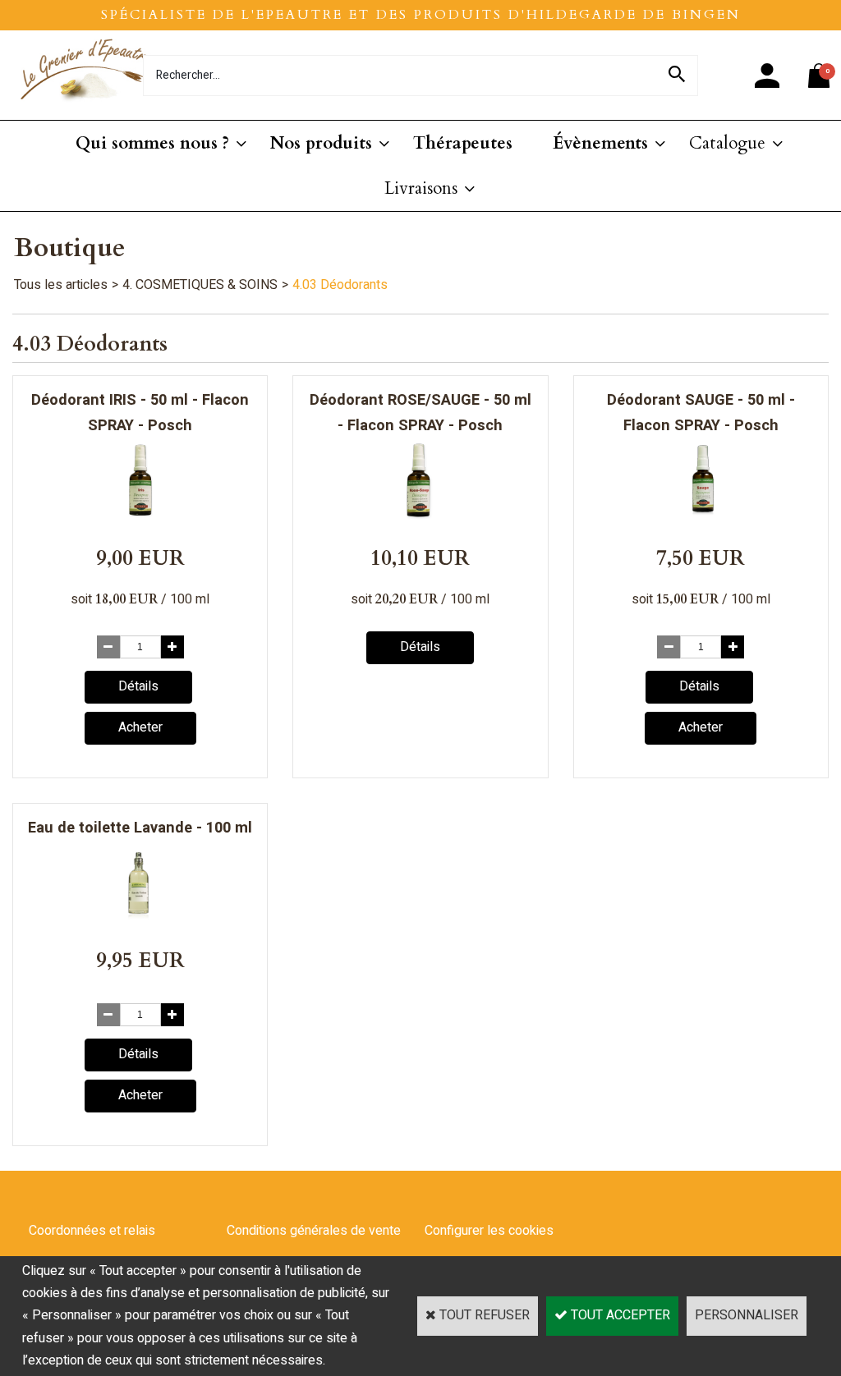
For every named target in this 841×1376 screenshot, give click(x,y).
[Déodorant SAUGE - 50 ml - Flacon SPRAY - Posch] (700, 517)
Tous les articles (61, 285)
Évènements (600, 143)
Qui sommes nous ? (152, 143)
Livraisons (420, 188)
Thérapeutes (462, 143)
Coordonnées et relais (92, 1231)
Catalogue (727, 143)
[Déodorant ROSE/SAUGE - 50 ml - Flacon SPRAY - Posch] (420, 517)
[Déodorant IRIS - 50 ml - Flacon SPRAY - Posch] (140, 517)
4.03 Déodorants (340, 285)
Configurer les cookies (489, 1231)
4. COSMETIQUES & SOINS (200, 285)
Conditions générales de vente (314, 1231)
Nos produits (321, 143)
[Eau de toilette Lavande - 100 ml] (140, 919)
